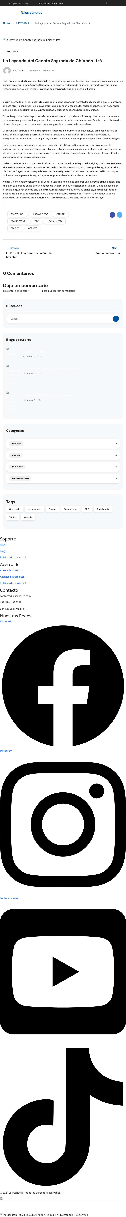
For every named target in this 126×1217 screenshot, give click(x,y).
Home (6, 23)
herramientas (40, 214)
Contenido (17, 214)
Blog (2, 551)
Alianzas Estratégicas (12, 576)
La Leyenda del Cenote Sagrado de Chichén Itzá (51, 368)
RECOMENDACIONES (20, 478)
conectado (35, 290)
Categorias (15, 430)
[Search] (116, 319)
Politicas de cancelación (14, 557)
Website (32, 228)
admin (18, 70)
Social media (54, 221)
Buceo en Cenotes (34, 351)
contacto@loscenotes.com (50, 3)
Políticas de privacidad (13, 583)
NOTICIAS (16, 455)
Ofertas (60, 214)
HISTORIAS (22, 23)
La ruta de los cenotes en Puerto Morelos (47, 395)
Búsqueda (14, 306)
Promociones (19, 221)
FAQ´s (3, 544)
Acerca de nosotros (11, 570)
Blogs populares (19, 339)
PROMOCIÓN (17, 467)
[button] (112, 12)
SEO (37, 221)
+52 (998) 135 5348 (18, 3)
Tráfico (15, 228)
